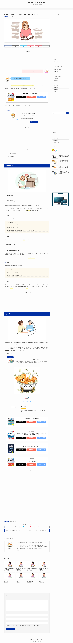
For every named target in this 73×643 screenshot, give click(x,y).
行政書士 (7, 16)
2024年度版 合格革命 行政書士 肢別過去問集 (31, 418)
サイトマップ (55, 138)
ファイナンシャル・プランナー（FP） (60, 67)
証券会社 (56, 91)
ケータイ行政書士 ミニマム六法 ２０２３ (31, 446)
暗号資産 (56, 78)
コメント (8, 598)
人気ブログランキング (27, 401)
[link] (18, 550)
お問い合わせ (55, 140)
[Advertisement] (27, 59)
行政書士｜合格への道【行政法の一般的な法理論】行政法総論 (28, 359)
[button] (8, 46)
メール (7, 617)
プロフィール (55, 136)
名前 (7, 613)
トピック (56, 61)
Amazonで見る (21, 96)
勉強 (11, 521)
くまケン (10, 548)
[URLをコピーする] (46, 46)
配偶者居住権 (13, 153)
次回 (11, 353)
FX (55, 59)
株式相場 (56, 82)
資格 (15, 521)
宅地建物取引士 (57, 76)
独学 (13, 521)
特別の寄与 (12, 156)
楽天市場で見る (31, 96)
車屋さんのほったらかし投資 (36, 2)
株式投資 (56, 80)
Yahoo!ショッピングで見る (41, 96)
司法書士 (56, 71)
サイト (7, 621)
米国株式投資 (56, 85)
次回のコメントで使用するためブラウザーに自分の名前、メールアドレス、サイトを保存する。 (23, 625)
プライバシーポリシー (57, 142)
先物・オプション (57, 69)
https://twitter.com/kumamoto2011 (13, 119)
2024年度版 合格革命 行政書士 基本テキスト (31, 93)
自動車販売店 (56, 87)
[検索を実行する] (67, 113)
